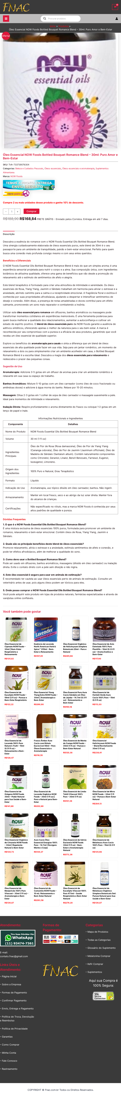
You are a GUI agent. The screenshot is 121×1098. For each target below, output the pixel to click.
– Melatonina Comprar (98, 955)
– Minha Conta (8, 1052)
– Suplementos (94, 971)
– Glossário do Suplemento (101, 947)
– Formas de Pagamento (13, 992)
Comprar (31, 211)
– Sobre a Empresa (10, 984)
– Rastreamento (8, 1068)
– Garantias (6, 1036)
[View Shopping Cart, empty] (115, 7)
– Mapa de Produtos (97, 931)
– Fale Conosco (8, 1060)
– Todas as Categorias (98, 939)
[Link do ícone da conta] (116, 18)
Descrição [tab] (9, 234)
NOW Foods (16, 176)
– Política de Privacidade (14, 1028)
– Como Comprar (9, 1044)
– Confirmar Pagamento (13, 1000)
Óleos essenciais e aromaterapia (78, 168)
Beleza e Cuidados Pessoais (29, 168)
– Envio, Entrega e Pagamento (17, 1008)
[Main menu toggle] (6, 18)
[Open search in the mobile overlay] (60, 18)
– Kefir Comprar (94, 963)
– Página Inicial (8, 976)
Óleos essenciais (52, 168)
